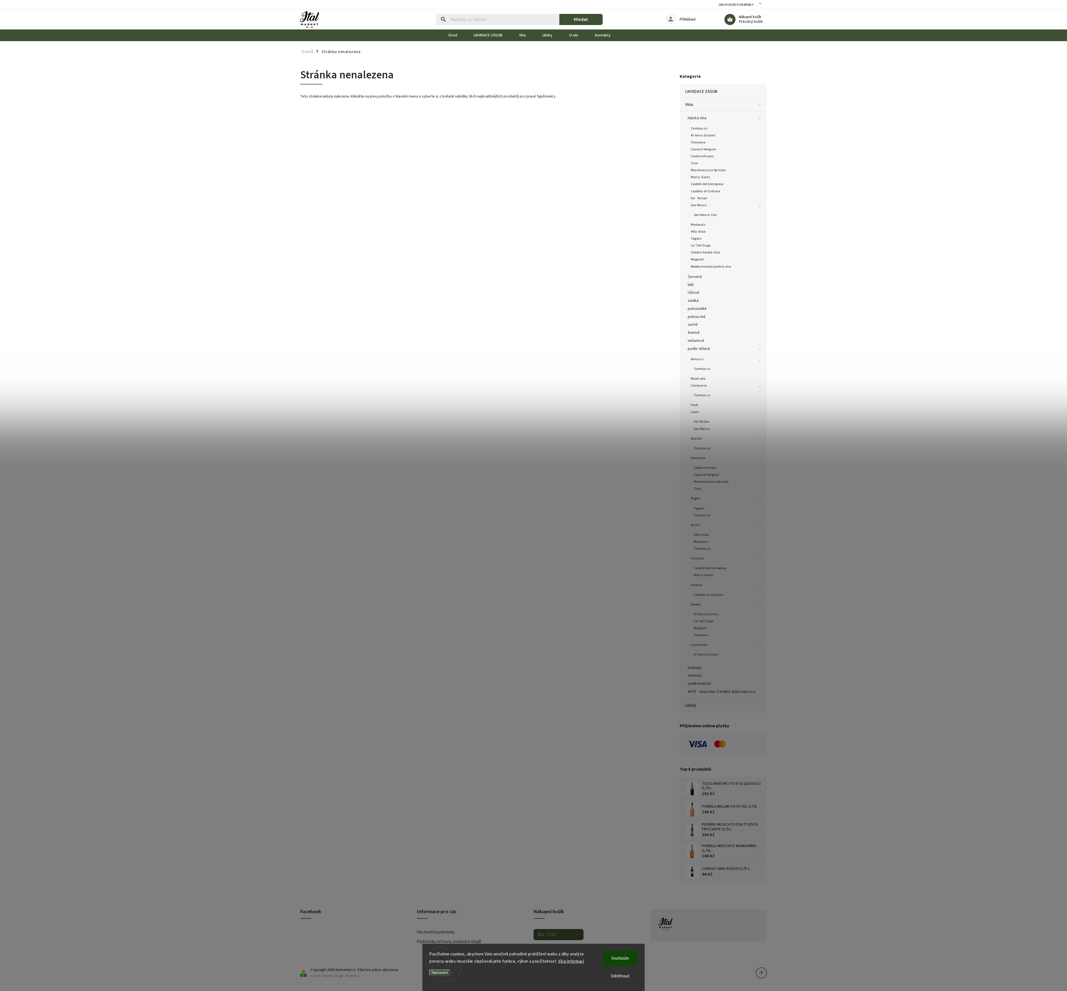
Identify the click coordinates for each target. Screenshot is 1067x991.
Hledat (581, 19)
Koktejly (695, 668)
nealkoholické (699, 683)
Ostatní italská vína (705, 252)
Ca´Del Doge (700, 245)
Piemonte (698, 457)
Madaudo (698, 224)
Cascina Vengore (703, 149)
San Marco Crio (705, 214)
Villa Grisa (698, 231)
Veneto (696, 604)
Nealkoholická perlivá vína (711, 266)
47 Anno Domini (703, 135)
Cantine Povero (702, 156)
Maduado (701, 541)
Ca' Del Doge (703, 621)
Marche (696, 438)
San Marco (699, 205)
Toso (694, 163)
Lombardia (699, 644)
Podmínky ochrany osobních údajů (449, 941)
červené (695, 277)
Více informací (571, 961)
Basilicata (698, 378)
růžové (694, 292)
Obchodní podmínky (736, 5)
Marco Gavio (700, 177)
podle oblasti (699, 349)
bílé (691, 285)
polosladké (697, 309)
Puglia (695, 498)
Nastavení (440, 972)
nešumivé (696, 340)
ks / (547, 935)
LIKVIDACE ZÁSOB (701, 91)
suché (693, 324)
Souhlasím (620, 958)
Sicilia (695, 524)
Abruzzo (697, 359)
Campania (699, 385)
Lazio (695, 411)
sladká (693, 300)
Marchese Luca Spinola (708, 170)
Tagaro (696, 238)
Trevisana (698, 142)
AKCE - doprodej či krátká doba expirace (722, 691)
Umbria (696, 584)
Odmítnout (620, 976)
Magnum (697, 259)
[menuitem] (456, 35)
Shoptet (327, 975)
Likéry (690, 705)
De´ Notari (699, 198)
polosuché (696, 317)
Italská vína (697, 118)
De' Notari (701, 421)
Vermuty (695, 675)
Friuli (694, 404)
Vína (689, 104)
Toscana (697, 558)
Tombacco (699, 128)
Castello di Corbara (705, 191)
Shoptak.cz (352, 975)
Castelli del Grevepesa (707, 183)
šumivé (694, 332)
